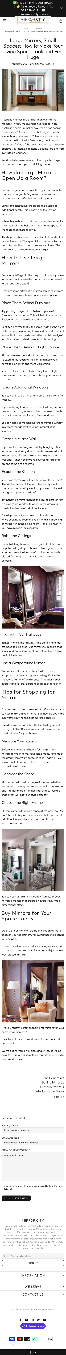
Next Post (59, 1096)
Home (26, 29)
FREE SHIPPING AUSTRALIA (35, 2)
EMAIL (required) (11, 1137)
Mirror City (33, 21)
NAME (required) (10, 1125)
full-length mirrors (21, 205)
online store (30, 1039)
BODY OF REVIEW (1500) (15, 1150)
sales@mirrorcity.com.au (33, 14)
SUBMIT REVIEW (18, 1198)
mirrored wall (54, 451)
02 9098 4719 (29, 10)
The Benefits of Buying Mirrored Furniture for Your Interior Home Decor (49, 1084)
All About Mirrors (36, 29)
